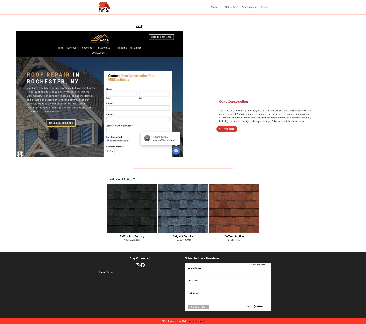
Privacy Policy (106, 272)
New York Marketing (196, 321)
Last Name (193, 293)
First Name (193, 280)
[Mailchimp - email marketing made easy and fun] (255, 306)
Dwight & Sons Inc (183, 236)
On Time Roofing (234, 236)
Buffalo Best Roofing (132, 236)
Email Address (195, 268)
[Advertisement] (266, 74)
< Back (139, 26)
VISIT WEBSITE (226, 129)
